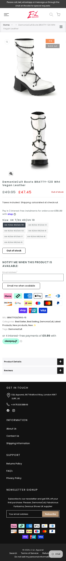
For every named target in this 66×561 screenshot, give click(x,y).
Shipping (26, 202)
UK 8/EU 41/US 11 (39, 225)
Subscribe (50, 514)
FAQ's (9, 470)
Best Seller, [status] (14, 321)
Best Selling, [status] (33, 321)
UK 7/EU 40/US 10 (14, 225)
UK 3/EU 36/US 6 (38, 231)
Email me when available (21, 285)
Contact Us (12, 436)
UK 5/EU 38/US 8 (37, 237)
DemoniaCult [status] (12, 329)
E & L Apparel (37, 550)
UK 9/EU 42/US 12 (14, 231)
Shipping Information (18, 443)
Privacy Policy (13, 478)
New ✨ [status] (32, 325)
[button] (6, 14)
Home (6, 24)
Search (13, 553)
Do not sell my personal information (33, 556)
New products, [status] (20, 325)
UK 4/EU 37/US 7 (14, 237)
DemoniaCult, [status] (47, 321)
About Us (11, 428)
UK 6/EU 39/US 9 (14, 243)
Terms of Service (29, 553)
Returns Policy (14, 463)
